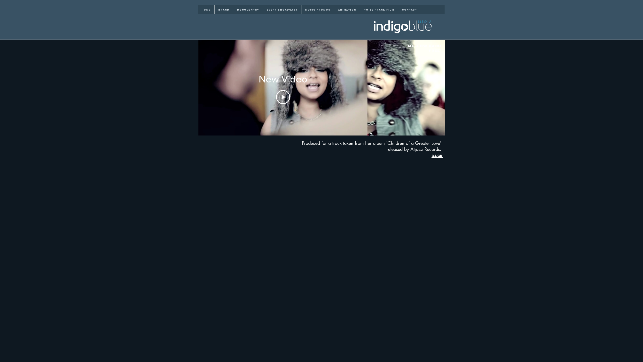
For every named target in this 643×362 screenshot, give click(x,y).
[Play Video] (283, 97)
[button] (406, 87)
